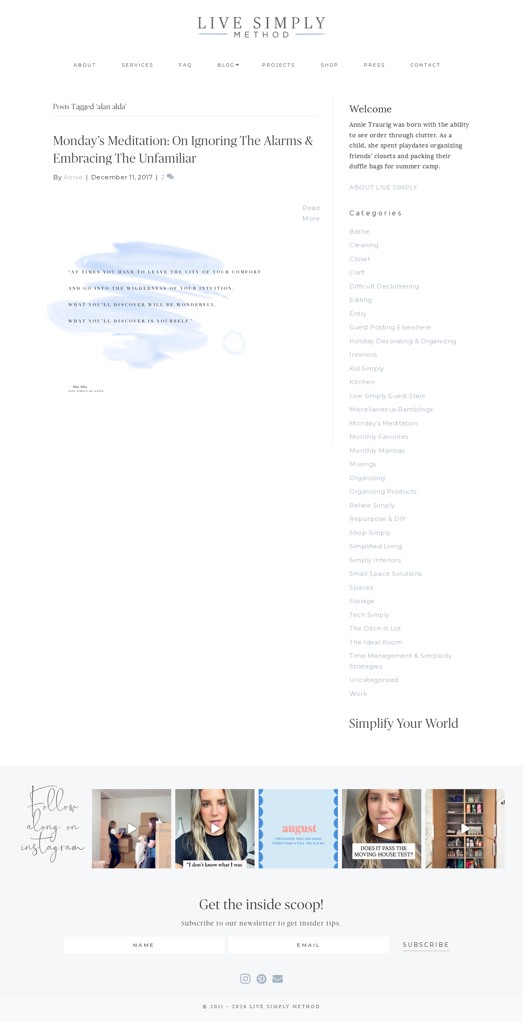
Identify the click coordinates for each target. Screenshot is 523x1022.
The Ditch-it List (375, 628)
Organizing (367, 478)
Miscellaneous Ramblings (391, 409)
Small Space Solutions (385, 573)
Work (358, 694)
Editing (360, 300)
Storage (362, 601)
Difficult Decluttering (384, 286)
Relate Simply (372, 505)
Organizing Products (383, 491)
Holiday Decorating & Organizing (402, 341)
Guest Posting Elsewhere (390, 327)
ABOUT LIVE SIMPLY (383, 187)
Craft (357, 272)
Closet (359, 259)
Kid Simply (366, 368)
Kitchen (362, 382)
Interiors (363, 354)
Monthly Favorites (379, 437)
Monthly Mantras (377, 450)
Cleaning (363, 245)
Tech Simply (369, 615)
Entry (358, 314)
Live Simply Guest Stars (387, 396)
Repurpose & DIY (377, 519)
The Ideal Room (375, 642)
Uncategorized (374, 680)
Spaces (361, 587)
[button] (426, 945)
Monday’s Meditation (383, 423)
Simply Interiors (375, 560)
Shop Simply (370, 533)
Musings (362, 464)
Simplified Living (375, 546)
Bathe (359, 231)
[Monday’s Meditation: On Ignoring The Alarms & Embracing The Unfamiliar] (169, 314)
